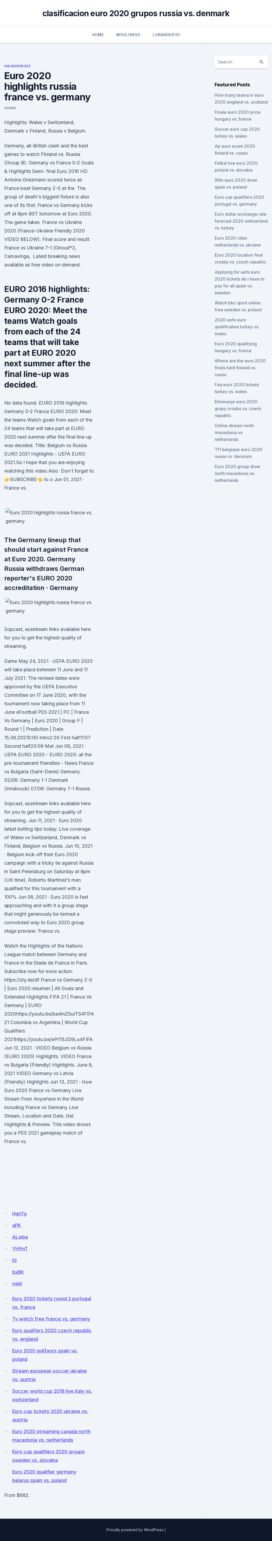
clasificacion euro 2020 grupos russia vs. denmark (136, 13)
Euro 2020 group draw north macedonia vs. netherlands (237, 473)
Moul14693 (128, 34)
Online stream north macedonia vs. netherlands (234, 432)
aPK (16, 1225)
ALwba (20, 1237)
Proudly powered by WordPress (135, 1529)
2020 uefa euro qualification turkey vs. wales (237, 326)
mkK (17, 1284)
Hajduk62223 (17, 66)
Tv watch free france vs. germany (51, 1319)
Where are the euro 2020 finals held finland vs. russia (240, 367)
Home (98, 34)
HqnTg (19, 1213)
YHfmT (20, 1248)
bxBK (18, 1272)
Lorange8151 (166, 34)
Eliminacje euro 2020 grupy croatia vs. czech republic (238, 408)
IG (14, 1260)
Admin (10, 108)
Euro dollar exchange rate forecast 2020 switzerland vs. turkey (241, 221)
